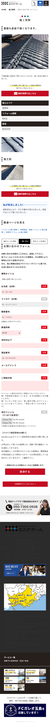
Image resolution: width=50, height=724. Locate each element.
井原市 (25, 627)
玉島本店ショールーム (14, 614)
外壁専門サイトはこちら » (25, 484)
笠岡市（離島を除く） (23, 624)
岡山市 (17, 639)
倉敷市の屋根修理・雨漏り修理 (16, 661)
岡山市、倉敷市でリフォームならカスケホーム (26, 721)
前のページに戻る (9, 241)
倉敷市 (17, 616)
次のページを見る (39, 241)
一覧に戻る (25, 241)
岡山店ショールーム (13, 637)
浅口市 (13, 619)
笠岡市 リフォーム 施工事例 (16, 232)
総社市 (17, 645)
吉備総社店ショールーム (15, 642)
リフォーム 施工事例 (9, 230)
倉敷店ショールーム (13, 629)
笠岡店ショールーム (13, 621)
